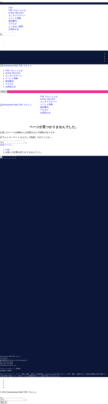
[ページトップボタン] (1, 397)
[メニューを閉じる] (1, 1)
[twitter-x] (107, 56)
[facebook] (107, 53)
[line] (107, 61)
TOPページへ (6, 145)
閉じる (3, 402)
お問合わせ (13, 29)
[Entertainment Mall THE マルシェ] (16, 65)
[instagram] (107, 58)
